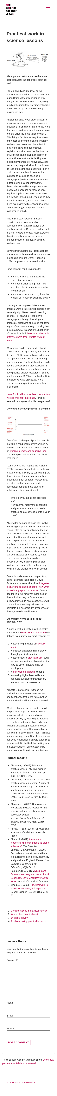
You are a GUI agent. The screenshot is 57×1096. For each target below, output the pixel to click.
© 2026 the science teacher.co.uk (21, 1082)
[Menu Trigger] (48, 7)
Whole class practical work (24, 914)
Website (11, 1028)
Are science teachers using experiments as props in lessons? (30, 843)
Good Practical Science (33, 632)
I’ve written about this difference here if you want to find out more (28, 337)
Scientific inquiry (19, 918)
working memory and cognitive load (28, 451)
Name (10, 1003)
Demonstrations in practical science (29, 910)
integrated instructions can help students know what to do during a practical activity (28, 587)
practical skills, (35, 657)
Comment (12, 960)
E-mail (10, 1015)
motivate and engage (24, 672)
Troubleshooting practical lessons (28, 921)
